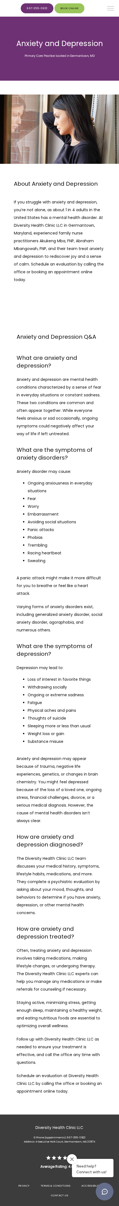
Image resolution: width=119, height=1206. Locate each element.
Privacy (24, 1185)
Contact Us (59, 1195)
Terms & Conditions (55, 1185)
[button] (110, 8)
